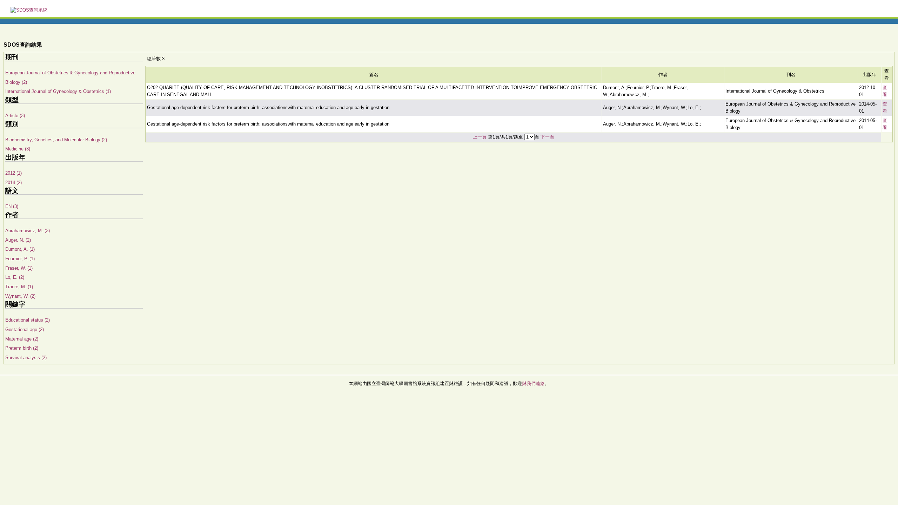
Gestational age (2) (24, 329)
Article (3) (15, 115)
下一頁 (547, 137)
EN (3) (11, 206)
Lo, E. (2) (14, 277)
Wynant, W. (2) (20, 296)
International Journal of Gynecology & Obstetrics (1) (58, 91)
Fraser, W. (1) (19, 268)
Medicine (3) (17, 149)
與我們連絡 (533, 383)
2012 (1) (13, 173)
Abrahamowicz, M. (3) (27, 230)
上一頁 (480, 137)
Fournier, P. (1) (20, 258)
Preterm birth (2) (21, 348)
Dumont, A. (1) (20, 249)
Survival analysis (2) (26, 357)
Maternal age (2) (21, 339)
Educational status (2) (27, 320)
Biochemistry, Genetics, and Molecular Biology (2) (56, 139)
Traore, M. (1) (19, 286)
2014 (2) (13, 182)
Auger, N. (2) (18, 240)
